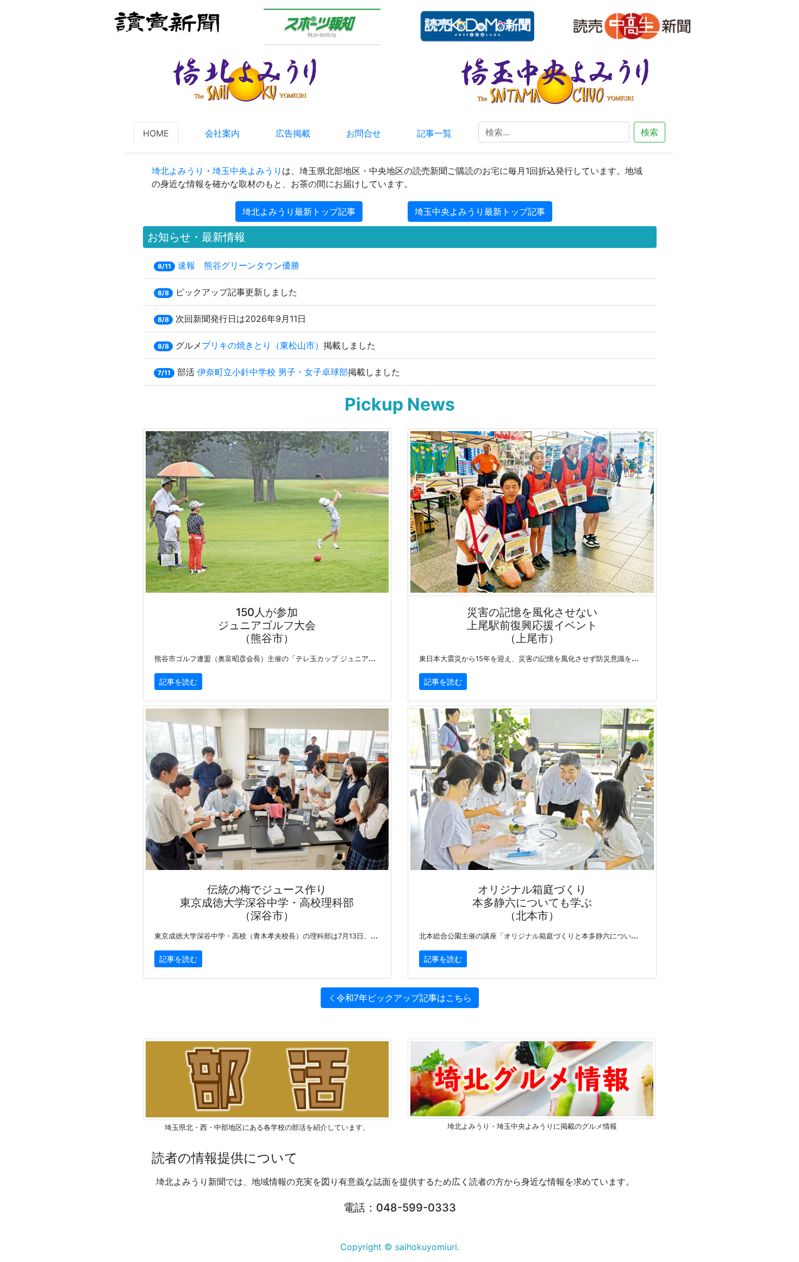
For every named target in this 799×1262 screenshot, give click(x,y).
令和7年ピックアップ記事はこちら (404, 997)
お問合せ (363, 133)
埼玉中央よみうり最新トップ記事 (480, 211)
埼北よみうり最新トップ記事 (298, 211)
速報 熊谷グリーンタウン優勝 (238, 265)
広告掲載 (293, 133)
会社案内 (222, 133)
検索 (649, 132)
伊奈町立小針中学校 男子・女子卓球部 (272, 371)
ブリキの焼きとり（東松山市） (262, 345)
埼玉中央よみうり (247, 170)
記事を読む (178, 681)
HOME (156, 133)
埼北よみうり (178, 170)
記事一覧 (434, 133)
